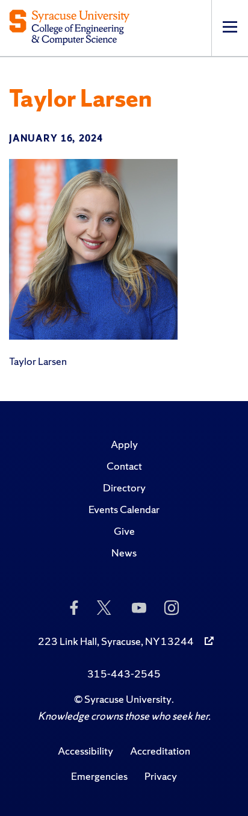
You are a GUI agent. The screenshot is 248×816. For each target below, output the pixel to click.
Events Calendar (124, 509)
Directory (124, 487)
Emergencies (99, 776)
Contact (124, 466)
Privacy (160, 776)
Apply (124, 444)
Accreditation (160, 751)
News (124, 552)
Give (124, 531)
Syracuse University (128, 699)
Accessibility (85, 751)
